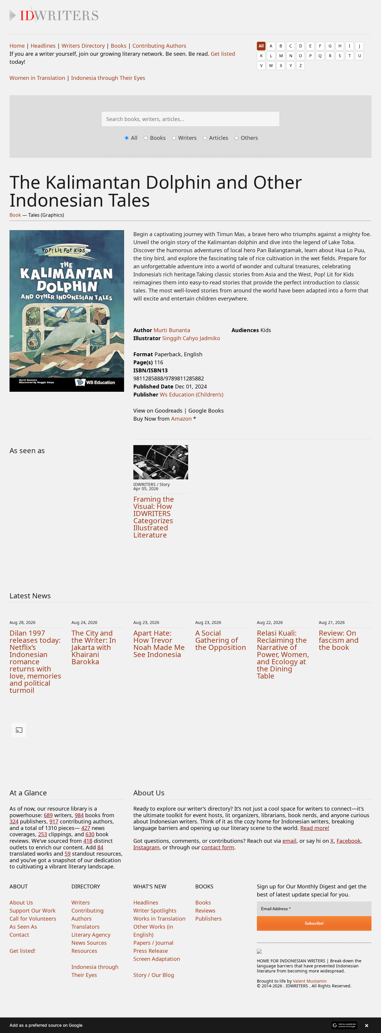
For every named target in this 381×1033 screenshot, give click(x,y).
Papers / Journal (153, 942)
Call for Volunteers (33, 918)
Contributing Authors (159, 45)
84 (100, 847)
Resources (84, 950)
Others (248, 137)
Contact (19, 934)
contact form (218, 847)
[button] (190, 1025)
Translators (85, 926)
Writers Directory (83, 45)
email (289, 840)
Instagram (146, 847)
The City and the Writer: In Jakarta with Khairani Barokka (93, 647)
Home (17, 45)
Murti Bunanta (172, 330)
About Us (21, 902)
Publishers (208, 918)
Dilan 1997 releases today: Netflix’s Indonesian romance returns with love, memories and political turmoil (35, 661)
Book (15, 215)
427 (85, 827)
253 (42, 834)
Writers (187, 137)
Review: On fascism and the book (339, 640)
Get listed (223, 53)
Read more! (314, 827)
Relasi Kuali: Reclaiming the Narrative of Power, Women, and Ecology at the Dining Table (283, 654)
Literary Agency (90, 934)
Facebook (349, 840)
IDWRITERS (190, 13)
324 (14, 821)
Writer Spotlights (155, 910)
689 (48, 815)
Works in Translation (159, 918)
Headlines (43, 45)
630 (89, 834)
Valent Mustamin (310, 981)
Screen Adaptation (156, 958)
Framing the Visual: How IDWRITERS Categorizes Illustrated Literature (153, 517)
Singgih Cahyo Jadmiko (191, 338)
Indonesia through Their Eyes (108, 77)
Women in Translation (37, 77)
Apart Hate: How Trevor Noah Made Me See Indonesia (159, 643)
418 (87, 840)
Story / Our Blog (153, 974)
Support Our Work (33, 910)
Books (119, 45)
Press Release (150, 950)
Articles (218, 137)
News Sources (89, 942)
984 (79, 815)
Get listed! (22, 950)
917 (53, 821)
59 (68, 853)
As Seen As (23, 926)
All (261, 46)
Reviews (205, 910)
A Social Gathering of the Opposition (220, 640)
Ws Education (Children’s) (191, 394)
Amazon (181, 418)
